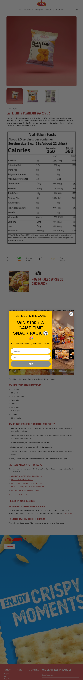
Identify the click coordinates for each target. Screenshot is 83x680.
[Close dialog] (71, 314)
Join (31, 364)
